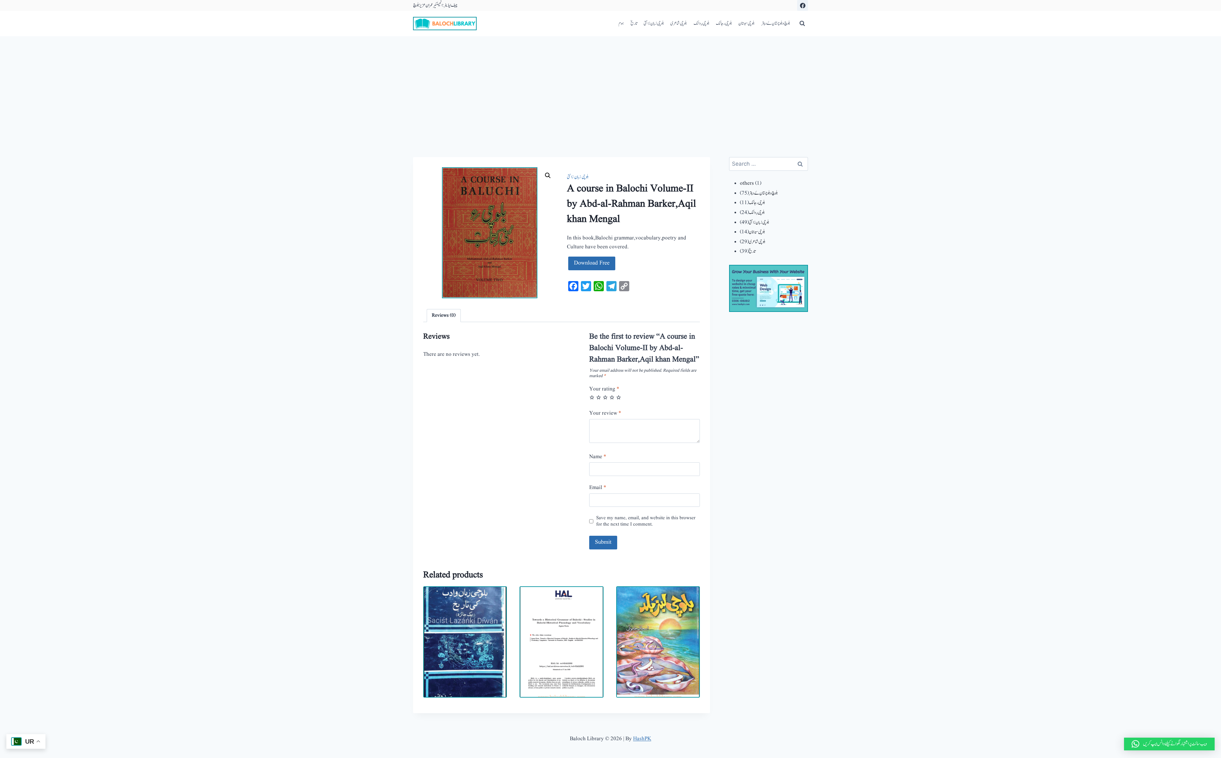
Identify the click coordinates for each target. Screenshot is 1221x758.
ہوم (621, 23)
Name (597, 456)
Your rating (604, 389)
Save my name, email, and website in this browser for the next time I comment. (645, 521)
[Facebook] (802, 5)
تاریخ (634, 23)
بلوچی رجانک (724, 23)
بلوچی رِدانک (701, 23)
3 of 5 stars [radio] (605, 397)
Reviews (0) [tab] (444, 315)
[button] (548, 175)
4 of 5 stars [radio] (612, 397)
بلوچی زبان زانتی (654, 23)
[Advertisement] (610, 83)
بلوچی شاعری (678, 23)
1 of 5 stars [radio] (592, 397)
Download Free (592, 263)
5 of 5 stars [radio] (618, 397)
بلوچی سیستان (746, 23)
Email (597, 487)
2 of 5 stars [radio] (598, 397)
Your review (605, 413)
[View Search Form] (802, 23)
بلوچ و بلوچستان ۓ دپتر (775, 23)
